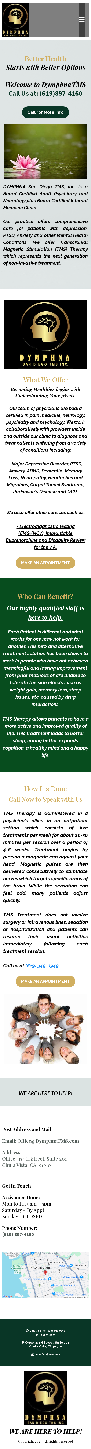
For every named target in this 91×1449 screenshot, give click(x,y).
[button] (82, 20)
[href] (45, 1275)
